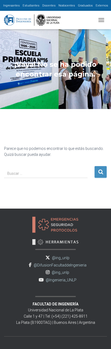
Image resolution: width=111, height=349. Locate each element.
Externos (102, 5)
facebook (30, 265)
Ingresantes (11, 5)
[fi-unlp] (34, 20)
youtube (41, 280)
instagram (47, 272)
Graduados (85, 5)
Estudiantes (31, 5)
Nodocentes (66, 5)
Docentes (49, 5)
